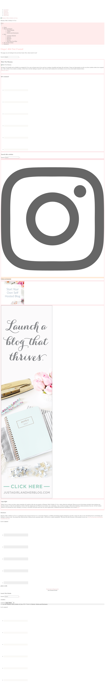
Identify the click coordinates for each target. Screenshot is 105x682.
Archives (3, 602)
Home (5, 27)
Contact (9, 31)
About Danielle (10, 30)
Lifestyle (9, 37)
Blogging (9, 38)
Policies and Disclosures (13, 33)
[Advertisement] (52, 4)
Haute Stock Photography (52, 589)
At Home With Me (11, 35)
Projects (9, 39)
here (78, 507)
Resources (6, 44)
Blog (5, 34)
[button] (1, 24)
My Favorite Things (8, 42)
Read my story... (5, 70)
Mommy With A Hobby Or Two (15, 604)
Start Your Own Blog (12, 41)
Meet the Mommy (8, 28)
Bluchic (33, 604)
